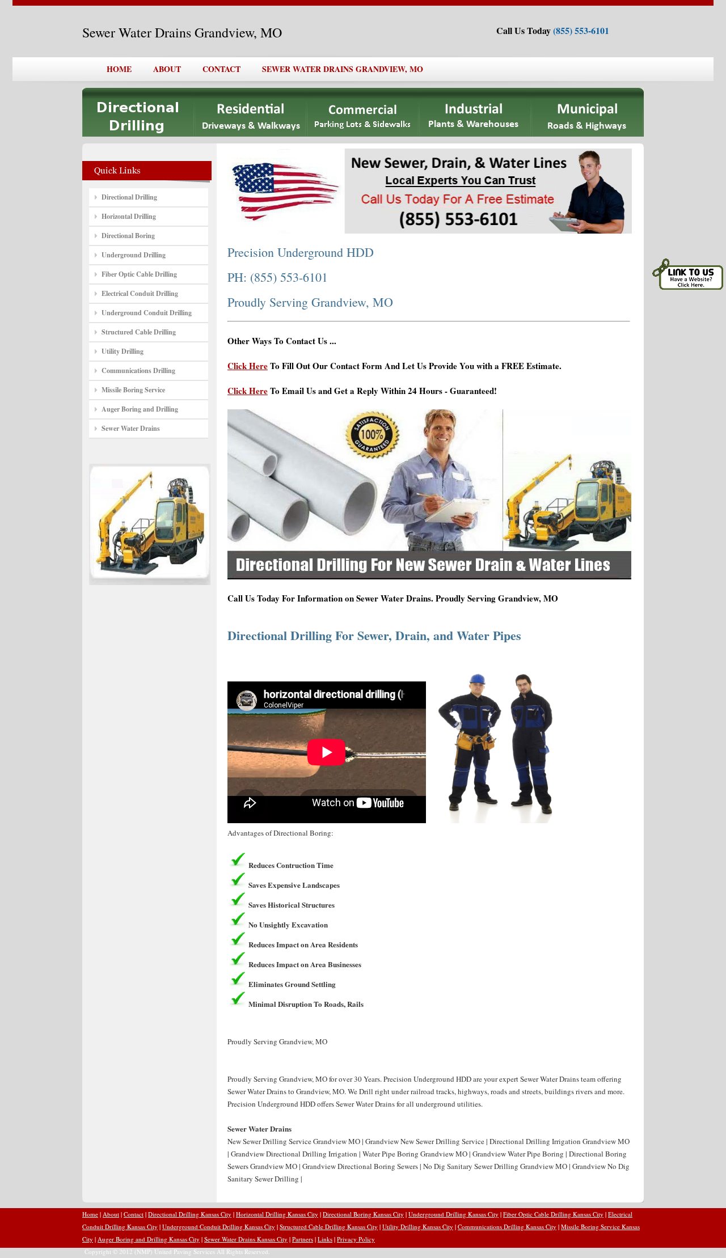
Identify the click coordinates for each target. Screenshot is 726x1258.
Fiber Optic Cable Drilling (139, 274)
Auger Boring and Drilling (140, 409)
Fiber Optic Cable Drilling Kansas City (553, 1214)
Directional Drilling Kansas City (189, 1214)
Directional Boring (128, 235)
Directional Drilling (129, 197)
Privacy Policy (356, 1239)
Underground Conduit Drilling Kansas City (218, 1226)
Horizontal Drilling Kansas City (277, 1214)
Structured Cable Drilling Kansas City (329, 1226)
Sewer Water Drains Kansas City (246, 1239)
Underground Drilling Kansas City (453, 1214)
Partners (302, 1239)
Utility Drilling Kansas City (417, 1226)
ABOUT (167, 69)
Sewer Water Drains (131, 428)
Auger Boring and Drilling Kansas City (149, 1239)
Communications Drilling (138, 370)
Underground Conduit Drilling (147, 312)
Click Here (247, 365)
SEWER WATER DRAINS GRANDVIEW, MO (342, 69)
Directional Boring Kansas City (363, 1214)
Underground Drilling (134, 255)
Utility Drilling (122, 351)
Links (325, 1239)
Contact (133, 1214)
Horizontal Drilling (129, 216)
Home (90, 1214)
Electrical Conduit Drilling (140, 293)
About (111, 1214)
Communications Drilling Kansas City (507, 1226)
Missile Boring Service (133, 390)
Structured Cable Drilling (139, 332)
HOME (119, 69)
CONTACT (221, 69)
